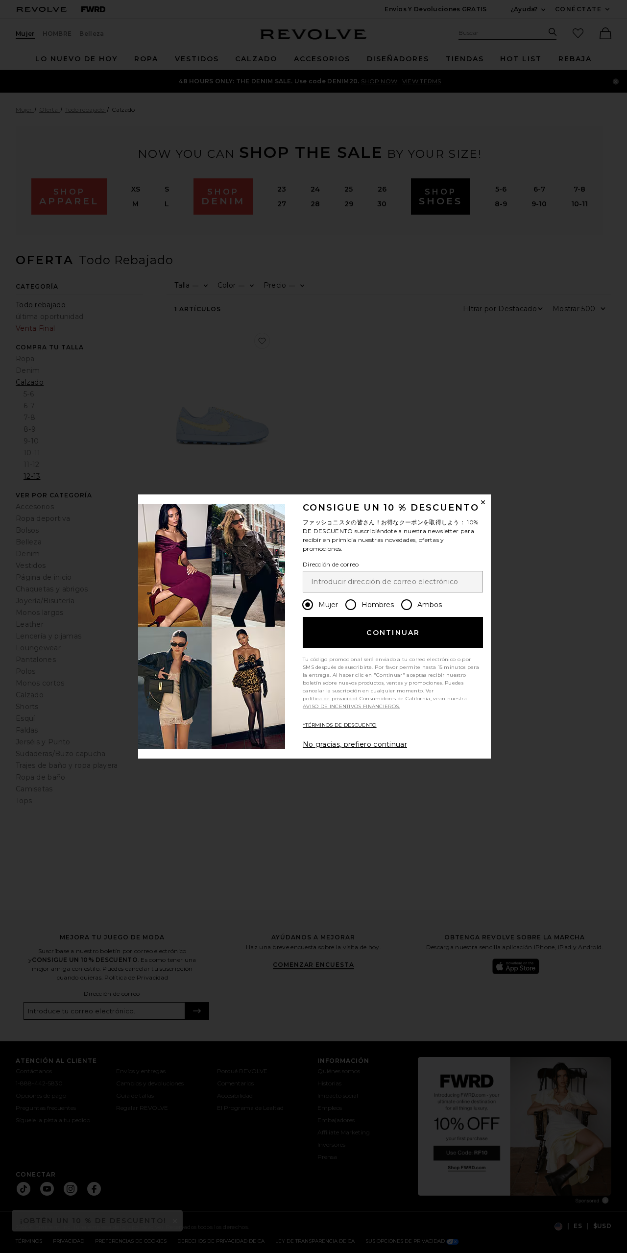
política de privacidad (330, 698)
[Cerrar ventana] (483, 502)
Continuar (393, 632)
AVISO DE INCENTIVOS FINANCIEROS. (351, 706)
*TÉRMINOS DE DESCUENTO (340, 725)
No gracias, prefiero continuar (355, 744)
